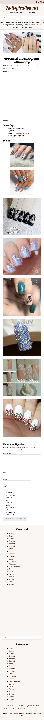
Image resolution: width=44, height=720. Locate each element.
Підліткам (12, 561)
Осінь (11, 559)
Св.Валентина (14, 566)
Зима (11, 549)
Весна (11, 536)
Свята (11, 569)
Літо (10, 551)
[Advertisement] (22, 97)
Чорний (12, 584)
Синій (11, 572)
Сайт (5, 486)
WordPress (35, 713)
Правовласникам (18, 708)
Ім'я (5, 472)
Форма (11, 577)
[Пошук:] (22, 17)
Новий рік (12, 554)
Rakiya (21, 716)
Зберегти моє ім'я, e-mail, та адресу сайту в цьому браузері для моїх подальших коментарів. (11, 504)
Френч (11, 579)
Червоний (12, 582)
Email (5, 479)
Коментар (7, 453)
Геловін (12, 538)
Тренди (11, 574)
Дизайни (12, 541)
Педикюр (12, 564)
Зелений (12, 546)
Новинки (12, 556)
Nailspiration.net (22, 8)
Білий (11, 533)
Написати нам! (7, 706)
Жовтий (12, 544)
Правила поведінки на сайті (27, 706)
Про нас (5, 708)
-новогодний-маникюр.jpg (22, 133)
